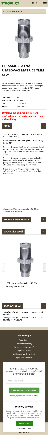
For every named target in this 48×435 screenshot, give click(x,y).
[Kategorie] (45, 3)
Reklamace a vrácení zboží (24, 354)
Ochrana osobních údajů (24, 347)
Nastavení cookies (24, 428)
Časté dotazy (24, 340)
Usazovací (18, 320)
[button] (3, 267)
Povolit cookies (24, 423)
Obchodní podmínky (24, 343)
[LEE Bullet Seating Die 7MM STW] (24, 38)
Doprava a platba (24, 350)
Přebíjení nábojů (11, 312)
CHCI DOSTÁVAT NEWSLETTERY (24, 390)
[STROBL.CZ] (9, 3)
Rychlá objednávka (24, 357)
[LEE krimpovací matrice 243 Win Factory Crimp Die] (25, 260)
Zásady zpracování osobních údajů (24, 396)
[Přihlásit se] (33, 3)
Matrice (25, 312)
